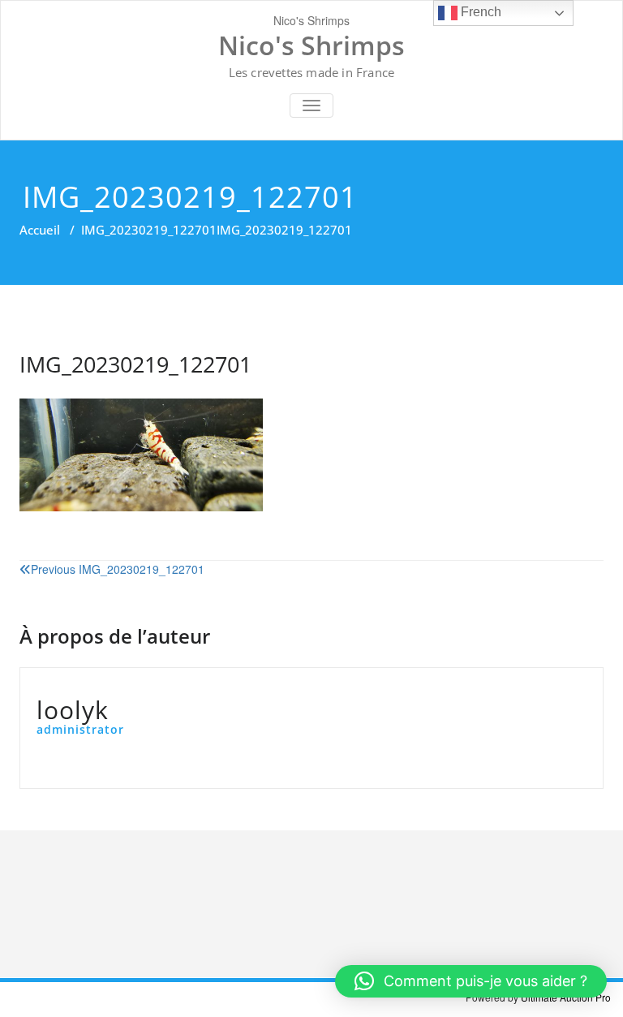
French (479, 12)
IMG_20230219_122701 (149, 230)
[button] (471, 981)
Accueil (39, 230)
